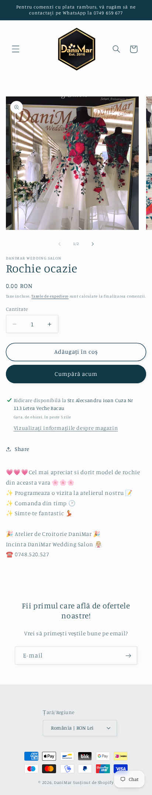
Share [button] (22, 449)
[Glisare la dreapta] (92, 244)
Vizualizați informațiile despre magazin (66, 428)
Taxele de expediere (50, 296)
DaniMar (63, 782)
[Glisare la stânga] (59, 244)
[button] (15, 49)
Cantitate (17, 309)
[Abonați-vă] (128, 655)
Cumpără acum (76, 373)
